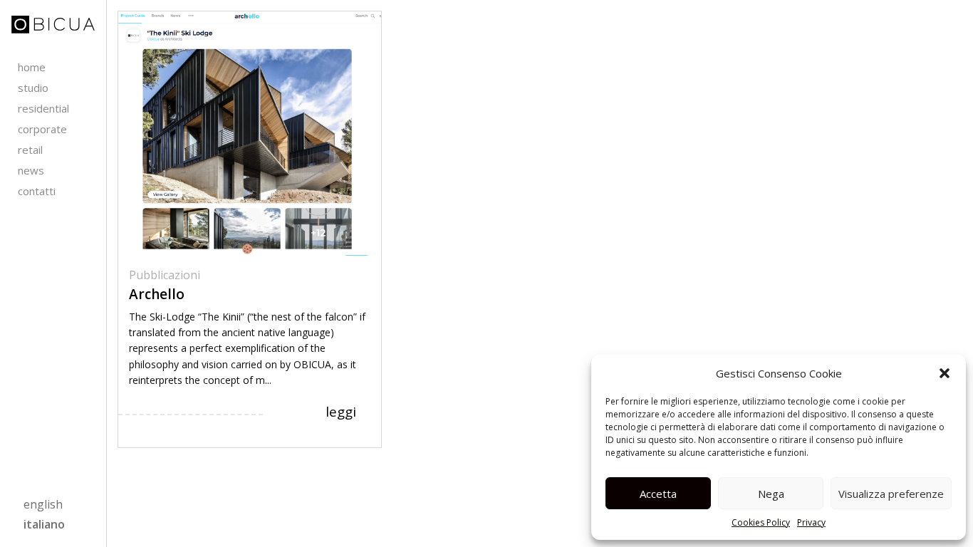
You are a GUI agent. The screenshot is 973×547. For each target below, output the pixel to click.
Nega (771, 493)
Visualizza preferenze (891, 493)
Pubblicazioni (164, 275)
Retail (30, 149)
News (31, 170)
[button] (944, 373)
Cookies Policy (761, 522)
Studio (33, 87)
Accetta (658, 493)
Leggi (341, 411)
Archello (156, 294)
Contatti (37, 191)
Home (32, 67)
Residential (43, 108)
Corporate (42, 129)
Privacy (811, 522)
